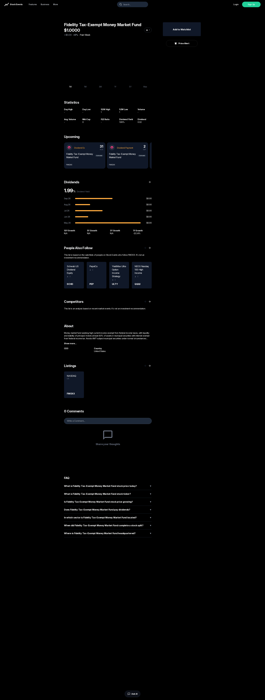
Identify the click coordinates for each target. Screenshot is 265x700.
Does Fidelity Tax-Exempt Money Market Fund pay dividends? (108, 509)
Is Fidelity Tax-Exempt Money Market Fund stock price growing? (108, 501)
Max (145, 86)
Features (33, 4)
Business (45, 4)
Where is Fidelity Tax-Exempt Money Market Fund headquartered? (108, 533)
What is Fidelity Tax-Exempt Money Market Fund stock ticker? (108, 493)
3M (100, 86)
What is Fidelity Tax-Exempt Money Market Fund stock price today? (108, 486)
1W (70, 86)
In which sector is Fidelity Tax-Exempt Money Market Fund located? (108, 517)
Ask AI (134, 694)
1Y (115, 86)
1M (85, 86)
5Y (130, 86)
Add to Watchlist (182, 29)
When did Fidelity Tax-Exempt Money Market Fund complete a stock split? (108, 525)
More (55, 4)
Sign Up (251, 4)
